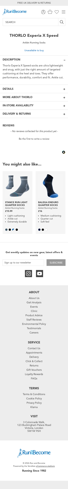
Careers (34, 332)
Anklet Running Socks (34, 42)
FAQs (34, 378)
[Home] (15, 12)
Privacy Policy (34, 402)
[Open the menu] (63, 12)
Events (34, 306)
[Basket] (50, 12)
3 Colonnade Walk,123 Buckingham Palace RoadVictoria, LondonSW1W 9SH (34, 427)
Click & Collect (34, 361)
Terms (34, 388)
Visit (34, 416)
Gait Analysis (34, 302)
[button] (34, 138)
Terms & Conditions (34, 394)
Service (34, 342)
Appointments (34, 352)
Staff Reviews (34, 319)
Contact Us (34, 348)
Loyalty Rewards (34, 374)
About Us (34, 298)
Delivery (34, 356)
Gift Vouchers (34, 369)
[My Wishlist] (57, 12)
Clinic (34, 311)
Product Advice (34, 315)
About (34, 292)
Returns (34, 365)
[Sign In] (43, 12)
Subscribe (56, 262)
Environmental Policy (34, 324)
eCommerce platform (45, 466)
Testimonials (34, 328)
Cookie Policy (34, 398)
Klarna (34, 407)
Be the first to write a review (34, 138)
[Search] (61, 22)
